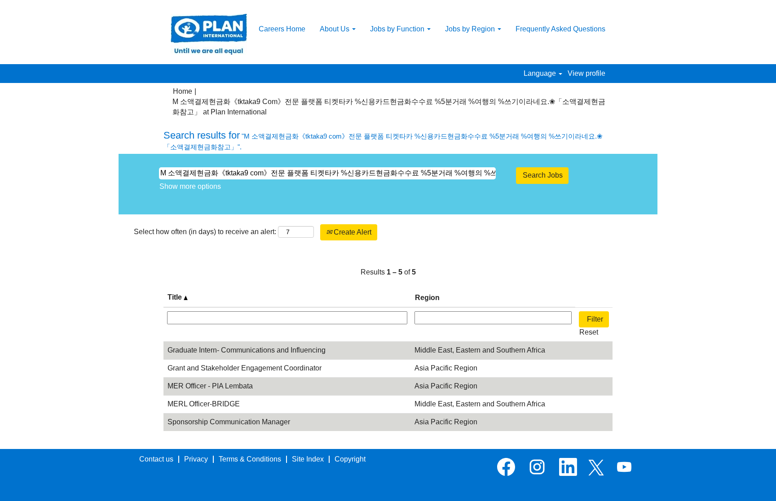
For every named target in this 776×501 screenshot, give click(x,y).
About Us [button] (335, 29)
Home (182, 91)
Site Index (308, 459)
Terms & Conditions (250, 459)
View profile (586, 73)
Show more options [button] (190, 186)
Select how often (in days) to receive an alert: (205, 231)
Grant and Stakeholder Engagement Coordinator (245, 368)
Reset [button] (588, 332)
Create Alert (351, 232)
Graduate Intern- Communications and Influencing (247, 350)
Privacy (196, 459)
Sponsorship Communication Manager (229, 422)
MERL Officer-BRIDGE (204, 404)
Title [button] (176, 297)
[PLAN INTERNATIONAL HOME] (208, 34)
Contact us (156, 459)
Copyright (350, 459)
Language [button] (541, 73)
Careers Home (282, 29)
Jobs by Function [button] (398, 29)
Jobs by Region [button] (471, 29)
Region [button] (427, 297)
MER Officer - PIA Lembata (210, 386)
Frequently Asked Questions (560, 29)
